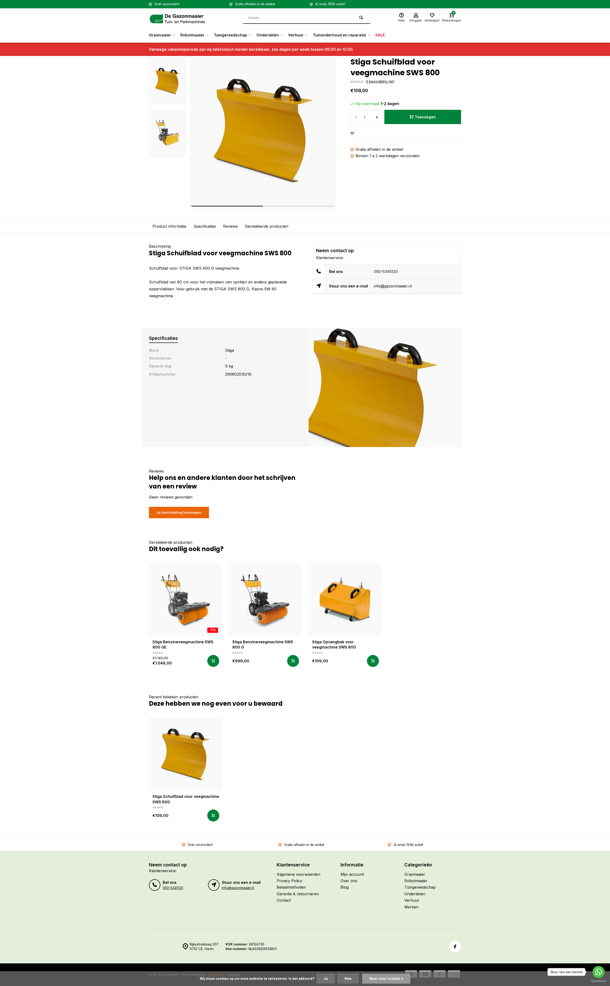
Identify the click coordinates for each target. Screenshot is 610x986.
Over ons (349, 880)
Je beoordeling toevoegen (179, 512)
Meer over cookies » (386, 979)
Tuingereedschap (230, 35)
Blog (345, 887)
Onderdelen (267, 35)
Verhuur (296, 35)
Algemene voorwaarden (298, 874)
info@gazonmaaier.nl (393, 286)
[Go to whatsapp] (599, 972)
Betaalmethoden (291, 887)
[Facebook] (455, 947)
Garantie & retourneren (298, 893)
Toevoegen (425, 117)
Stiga (229, 350)
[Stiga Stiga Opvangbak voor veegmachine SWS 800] (345, 599)
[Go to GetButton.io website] (598, 981)
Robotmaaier (192, 35)
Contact (284, 900)
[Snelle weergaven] (213, 661)
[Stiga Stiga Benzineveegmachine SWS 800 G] (265, 599)
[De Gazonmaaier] (177, 18)
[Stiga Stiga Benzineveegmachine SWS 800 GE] (185, 599)
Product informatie (169, 226)
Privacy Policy (289, 880)
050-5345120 (386, 271)
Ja (326, 979)
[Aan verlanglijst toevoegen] (352, 133)
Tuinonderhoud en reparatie (339, 35)
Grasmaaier (160, 35)
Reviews (230, 226)
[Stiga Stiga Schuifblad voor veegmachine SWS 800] (185, 754)
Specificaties (204, 226)
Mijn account (352, 874)
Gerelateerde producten (266, 226)
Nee (348, 979)
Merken (411, 907)
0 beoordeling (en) (380, 81)
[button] (327, 133)
